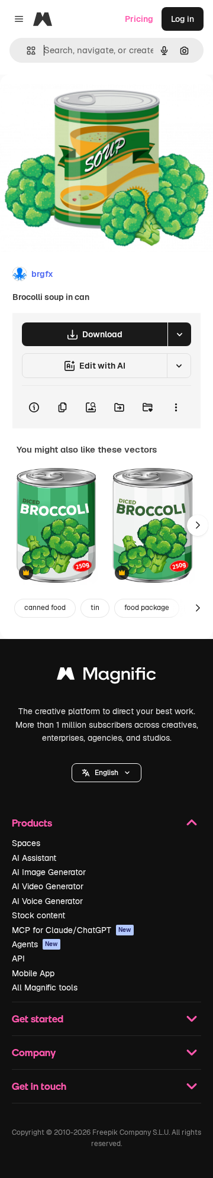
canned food (45, 607)
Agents (35, 944)
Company (34, 1052)
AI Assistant (34, 858)
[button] (106, 772)
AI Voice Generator (47, 901)
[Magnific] (106, 676)
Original (75, 101)
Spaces (26, 843)
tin (95, 607)
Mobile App (33, 973)
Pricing (139, 19)
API (18, 958)
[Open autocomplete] (26, 50)
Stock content (38, 915)
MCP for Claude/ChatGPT (71, 930)
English (106, 772)
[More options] (176, 407)
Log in (182, 19)
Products (32, 822)
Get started (37, 1018)
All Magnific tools (45, 987)
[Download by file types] (179, 334)
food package (146, 607)
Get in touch (39, 1086)
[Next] (197, 525)
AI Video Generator (47, 886)
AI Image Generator (49, 872)
